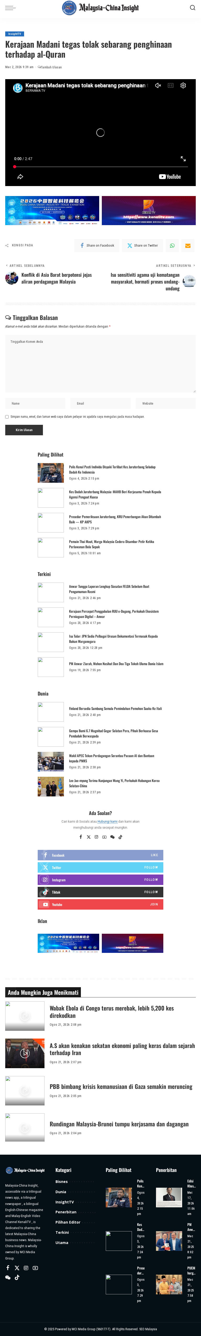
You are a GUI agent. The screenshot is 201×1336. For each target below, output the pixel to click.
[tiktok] (100, 892)
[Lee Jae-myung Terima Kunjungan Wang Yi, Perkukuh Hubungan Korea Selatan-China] (51, 786)
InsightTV (14, 34)
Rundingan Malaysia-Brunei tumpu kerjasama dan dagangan (119, 1124)
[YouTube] (104, 837)
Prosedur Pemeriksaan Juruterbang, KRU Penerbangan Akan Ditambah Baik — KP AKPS (115, 519)
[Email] (187, 245)
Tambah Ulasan (51, 67)
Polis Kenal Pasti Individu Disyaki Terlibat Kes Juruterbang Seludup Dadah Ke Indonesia (112, 469)
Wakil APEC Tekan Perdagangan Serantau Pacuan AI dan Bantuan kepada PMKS (111, 758)
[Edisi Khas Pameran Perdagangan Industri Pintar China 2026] (169, 1197)
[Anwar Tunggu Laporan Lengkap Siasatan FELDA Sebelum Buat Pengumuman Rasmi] (51, 592)
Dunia (60, 1191)
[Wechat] (112, 837)
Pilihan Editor (67, 1222)
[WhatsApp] (172, 245)
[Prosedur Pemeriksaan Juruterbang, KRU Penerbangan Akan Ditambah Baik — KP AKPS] (51, 523)
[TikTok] (120, 837)
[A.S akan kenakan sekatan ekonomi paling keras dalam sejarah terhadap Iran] (24, 1053)
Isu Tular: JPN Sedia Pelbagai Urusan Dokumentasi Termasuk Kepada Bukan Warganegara (113, 638)
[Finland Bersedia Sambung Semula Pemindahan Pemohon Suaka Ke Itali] (51, 712)
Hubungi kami (108, 821)
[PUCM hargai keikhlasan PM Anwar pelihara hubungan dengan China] (169, 1284)
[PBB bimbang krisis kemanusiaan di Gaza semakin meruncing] (24, 1091)
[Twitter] (89, 837)
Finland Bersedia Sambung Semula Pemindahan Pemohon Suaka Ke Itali (115, 708)
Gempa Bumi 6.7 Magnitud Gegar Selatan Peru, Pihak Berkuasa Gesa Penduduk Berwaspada (113, 733)
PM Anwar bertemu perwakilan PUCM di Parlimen (191, 1227)
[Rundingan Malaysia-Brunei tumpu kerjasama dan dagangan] (24, 1128)
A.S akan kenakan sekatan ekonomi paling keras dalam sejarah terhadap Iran (122, 1049)
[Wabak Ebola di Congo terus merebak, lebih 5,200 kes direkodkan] (24, 1016)
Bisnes (61, 1181)
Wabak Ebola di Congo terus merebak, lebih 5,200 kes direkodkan (112, 1011)
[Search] (192, 8)
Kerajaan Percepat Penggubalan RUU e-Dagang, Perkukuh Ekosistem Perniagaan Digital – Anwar (114, 614)
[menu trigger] (11, 8)
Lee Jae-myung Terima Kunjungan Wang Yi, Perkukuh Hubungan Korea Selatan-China (114, 783)
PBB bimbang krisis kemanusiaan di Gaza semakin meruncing (121, 1086)
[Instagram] (96, 837)
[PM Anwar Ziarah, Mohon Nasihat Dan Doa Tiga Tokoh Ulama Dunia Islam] (51, 667)
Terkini (62, 1232)
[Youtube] (100, 904)
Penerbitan (65, 1211)
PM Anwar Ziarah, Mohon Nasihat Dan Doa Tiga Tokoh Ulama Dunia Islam (116, 663)
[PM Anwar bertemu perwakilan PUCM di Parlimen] (169, 1241)
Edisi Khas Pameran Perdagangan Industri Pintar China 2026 (191, 1183)
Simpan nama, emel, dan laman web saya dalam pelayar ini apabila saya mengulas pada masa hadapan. (77, 417)
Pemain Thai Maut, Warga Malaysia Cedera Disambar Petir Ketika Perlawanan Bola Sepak (111, 544)
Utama (61, 1242)
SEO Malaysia (148, 1329)
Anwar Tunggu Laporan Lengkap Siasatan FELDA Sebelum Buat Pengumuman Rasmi (109, 589)
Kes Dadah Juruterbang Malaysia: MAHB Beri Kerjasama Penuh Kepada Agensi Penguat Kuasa (115, 494)
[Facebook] (81, 837)
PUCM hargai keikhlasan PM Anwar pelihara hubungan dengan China (191, 1271)
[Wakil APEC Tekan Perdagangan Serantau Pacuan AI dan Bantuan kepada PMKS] (51, 762)
